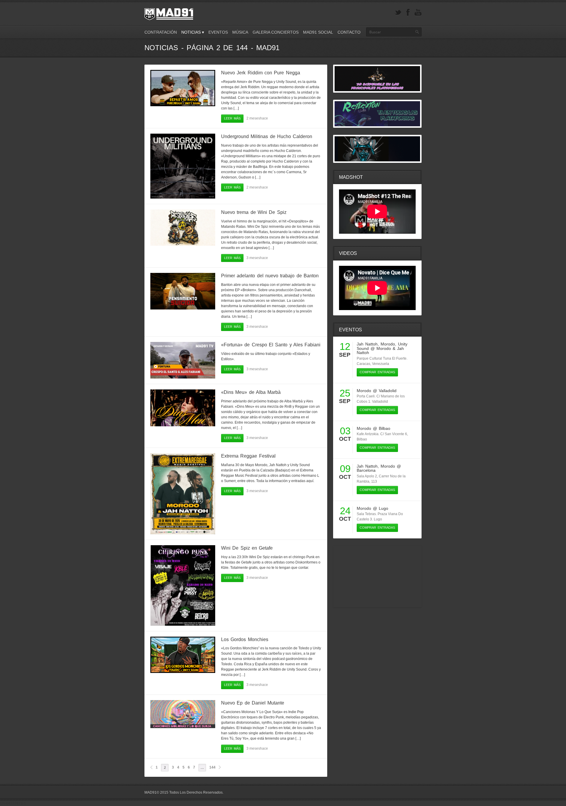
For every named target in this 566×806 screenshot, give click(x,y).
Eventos (218, 32)
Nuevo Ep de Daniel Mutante (252, 702)
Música (240, 32)
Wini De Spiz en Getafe (247, 548)
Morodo (388, 344)
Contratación (160, 32)
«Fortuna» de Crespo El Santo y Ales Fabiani (270, 344)
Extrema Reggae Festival (248, 455)
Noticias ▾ (192, 32)
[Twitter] (398, 12)
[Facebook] (408, 12)
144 (212, 767)
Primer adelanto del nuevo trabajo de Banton (270, 275)
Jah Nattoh (367, 344)
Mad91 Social (318, 32)
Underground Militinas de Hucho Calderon (266, 136)
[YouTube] (418, 12)
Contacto (349, 32)
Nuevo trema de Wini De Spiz (254, 212)
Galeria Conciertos (276, 32)
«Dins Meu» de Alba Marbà (251, 392)
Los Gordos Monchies (244, 639)
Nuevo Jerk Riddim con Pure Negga (260, 72)
